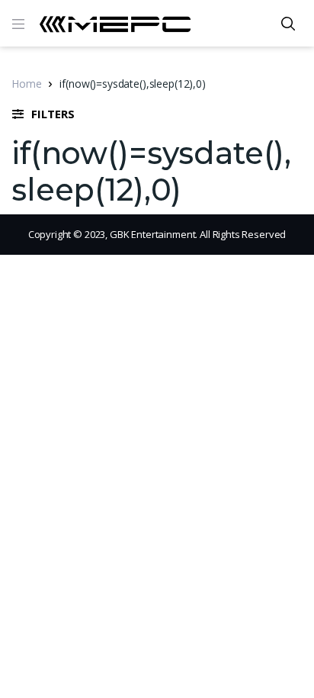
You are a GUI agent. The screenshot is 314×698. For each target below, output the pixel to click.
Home (26, 83)
